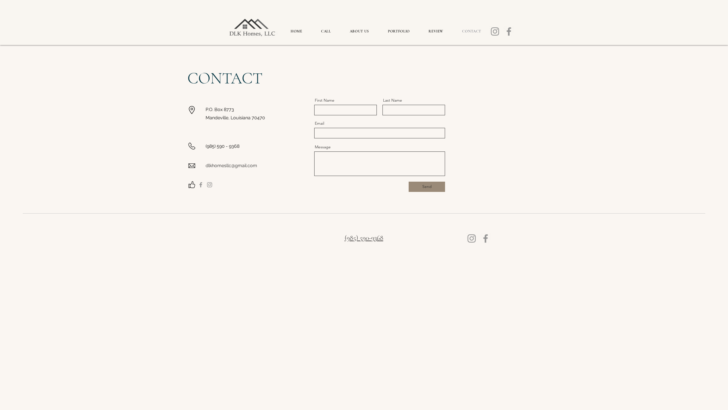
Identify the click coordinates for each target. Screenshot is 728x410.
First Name (324, 100)
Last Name (392, 100)
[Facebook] (508, 31)
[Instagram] (494, 31)
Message (323, 147)
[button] (399, 31)
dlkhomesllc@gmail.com (231, 165)
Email (319, 123)
